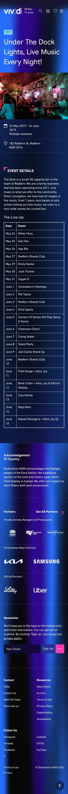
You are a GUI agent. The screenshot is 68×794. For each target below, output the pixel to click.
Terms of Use (44, 700)
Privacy (8, 773)
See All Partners (47, 511)
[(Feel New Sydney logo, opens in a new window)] (55, 533)
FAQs (7, 687)
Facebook (9, 750)
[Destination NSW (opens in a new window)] (34, 533)
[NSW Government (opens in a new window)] (12, 533)
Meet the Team (12, 700)
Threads (8, 743)
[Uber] (47, 590)
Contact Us (10, 693)
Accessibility (44, 719)
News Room (43, 687)
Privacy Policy (45, 706)
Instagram (9, 737)
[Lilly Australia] (17, 590)
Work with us (11, 706)
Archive (41, 693)
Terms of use (11, 767)
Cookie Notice (44, 713)
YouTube (41, 750)
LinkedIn (41, 737)
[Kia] (17, 561)
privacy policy (12, 638)
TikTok (40, 743)
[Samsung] (47, 561)
